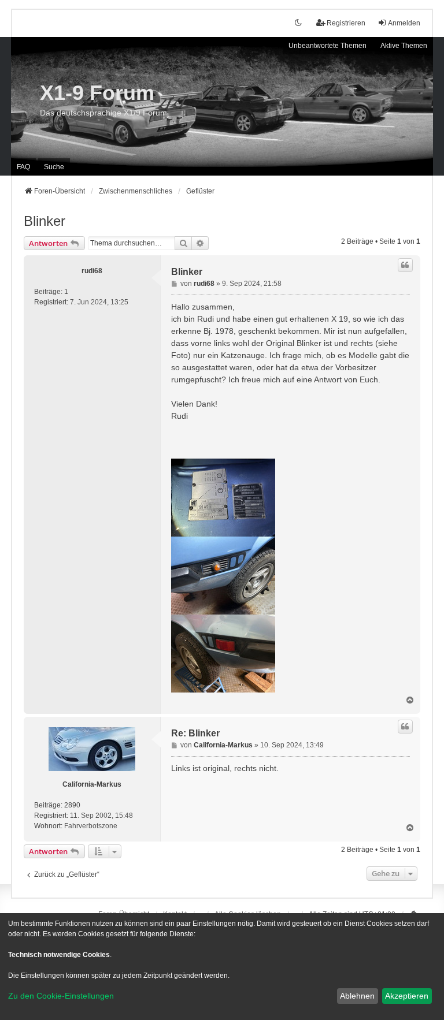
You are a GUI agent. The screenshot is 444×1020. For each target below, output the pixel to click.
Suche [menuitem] (54, 167)
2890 (72, 805)
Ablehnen (357, 995)
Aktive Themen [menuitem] (403, 46)
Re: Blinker (195, 733)
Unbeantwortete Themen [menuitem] (327, 46)
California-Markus (91, 784)
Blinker (44, 221)
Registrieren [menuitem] (346, 23)
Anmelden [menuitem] (404, 23)
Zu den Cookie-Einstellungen (61, 995)
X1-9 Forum (97, 93)
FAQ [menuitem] (23, 167)
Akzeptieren (406, 995)
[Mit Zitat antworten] (405, 265)
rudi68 (92, 271)
